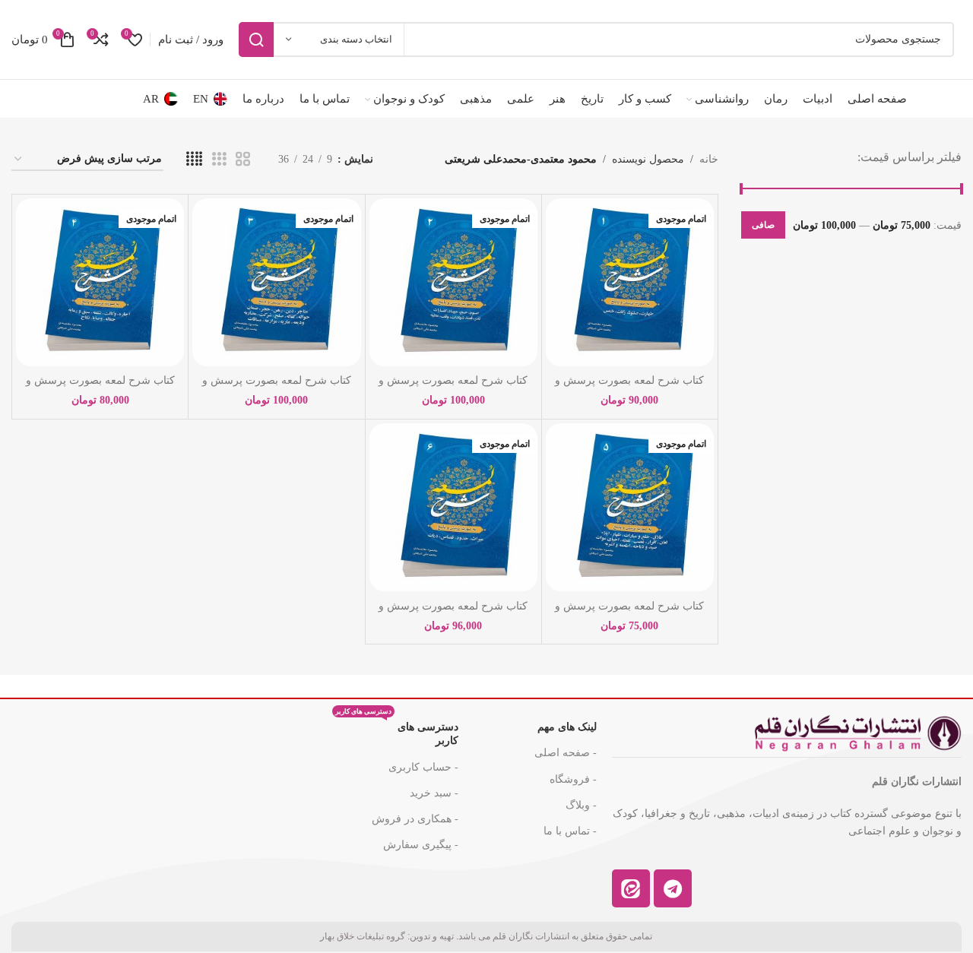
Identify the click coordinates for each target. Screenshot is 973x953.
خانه (708, 159)
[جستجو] (256, 39)
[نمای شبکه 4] (194, 159)
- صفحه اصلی (565, 752)
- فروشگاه (573, 779)
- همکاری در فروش (415, 819)
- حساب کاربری (423, 767)
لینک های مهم (567, 727)
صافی (763, 225)
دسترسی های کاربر (396, 730)
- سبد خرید (434, 793)
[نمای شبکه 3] (219, 159)
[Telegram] (673, 888)
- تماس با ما (570, 831)
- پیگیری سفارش (420, 844)
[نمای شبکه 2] (243, 159)
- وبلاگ (581, 805)
